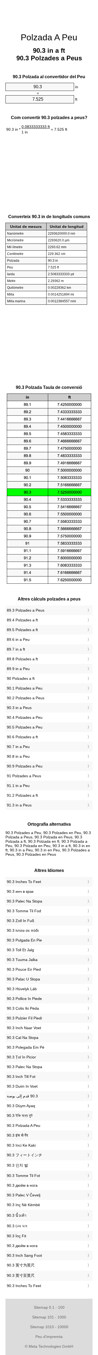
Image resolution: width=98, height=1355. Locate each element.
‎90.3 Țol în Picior (21, 1057)
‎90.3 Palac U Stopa (23, 979)
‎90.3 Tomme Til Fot (23, 1175)
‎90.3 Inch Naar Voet (24, 1028)
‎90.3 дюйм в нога (22, 1185)
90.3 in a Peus (19, 708)
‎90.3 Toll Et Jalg (20, 950)
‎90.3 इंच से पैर (17, 1135)
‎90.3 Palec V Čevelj (23, 1195)
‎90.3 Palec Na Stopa (24, 901)
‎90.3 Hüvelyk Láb (22, 989)
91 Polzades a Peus (24, 776)
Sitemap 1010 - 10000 (49, 1327)
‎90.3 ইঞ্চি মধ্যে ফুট (20, 1115)
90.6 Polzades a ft (22, 737)
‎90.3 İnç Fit (16, 1236)
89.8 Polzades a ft (22, 659)
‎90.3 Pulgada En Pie (24, 940)
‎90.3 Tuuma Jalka (22, 959)
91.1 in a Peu (18, 785)
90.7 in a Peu (18, 746)
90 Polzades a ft (21, 678)
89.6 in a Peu (18, 639)
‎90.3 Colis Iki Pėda (23, 1008)
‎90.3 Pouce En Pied (24, 969)
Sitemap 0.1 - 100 (49, 1307)
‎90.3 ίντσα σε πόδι (23, 930)
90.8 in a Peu (18, 756)
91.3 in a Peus (19, 805)
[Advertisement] (49, 13)
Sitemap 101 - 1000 (49, 1317)
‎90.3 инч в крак (20, 891)
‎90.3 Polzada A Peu (23, 1125)
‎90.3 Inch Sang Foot (24, 1255)
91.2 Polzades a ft (22, 795)
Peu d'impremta (49, 1336)
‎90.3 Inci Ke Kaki (21, 1145)
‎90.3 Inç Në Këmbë (23, 1205)
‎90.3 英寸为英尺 (21, 1265)
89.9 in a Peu (18, 669)
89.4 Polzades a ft (22, 620)
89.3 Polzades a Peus (25, 610)
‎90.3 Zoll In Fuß (20, 920)
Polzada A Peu (49, 37)
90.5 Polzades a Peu (24, 727)
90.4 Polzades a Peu (24, 717)
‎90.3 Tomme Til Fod (24, 911)
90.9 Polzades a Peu (24, 766)
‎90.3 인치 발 (17, 1165)
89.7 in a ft (16, 649)
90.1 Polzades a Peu (24, 688)
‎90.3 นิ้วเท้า (16, 1215)
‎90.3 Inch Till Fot (21, 1076)
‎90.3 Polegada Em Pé (25, 1047)
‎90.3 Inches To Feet (24, 882)
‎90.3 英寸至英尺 (21, 1275)
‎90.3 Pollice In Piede (24, 998)
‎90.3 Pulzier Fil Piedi (24, 1018)
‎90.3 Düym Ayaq (21, 1106)
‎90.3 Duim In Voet (22, 1086)
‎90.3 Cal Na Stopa (22, 1037)
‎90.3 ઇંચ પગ (17, 1226)
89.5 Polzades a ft (22, 630)
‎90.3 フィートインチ (24, 1155)
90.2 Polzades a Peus (25, 698)
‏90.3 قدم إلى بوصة (22, 1096)
